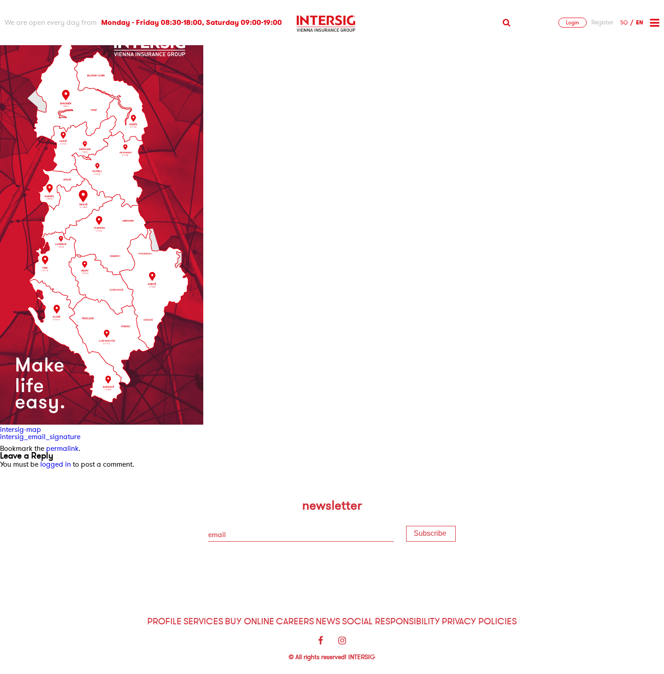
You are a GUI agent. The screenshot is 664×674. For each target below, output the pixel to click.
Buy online (249, 621)
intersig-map (20, 430)
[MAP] (101, 422)
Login (572, 22)
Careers (295, 621)
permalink (62, 449)
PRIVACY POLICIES (479, 621)
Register (602, 22)
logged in (55, 464)
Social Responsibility (391, 621)
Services (203, 621)
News (328, 621)
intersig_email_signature (40, 437)
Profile (164, 621)
